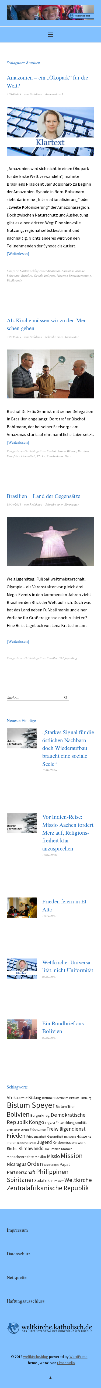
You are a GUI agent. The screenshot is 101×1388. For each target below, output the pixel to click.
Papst (68, 456)
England (50, 1123)
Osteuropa (51, 1165)
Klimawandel (31, 1148)
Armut (23, 1098)
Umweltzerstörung (80, 275)
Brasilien (26, 275)
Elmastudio (66, 1362)
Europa (24, 1129)
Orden (35, 1163)
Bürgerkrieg (40, 1115)
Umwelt (58, 1181)
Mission (72, 1155)
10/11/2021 (49, 916)
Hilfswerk (70, 1136)
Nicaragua (16, 1164)
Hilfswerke (84, 1136)
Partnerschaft (21, 1172)
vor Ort (24, 451)
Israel (32, 1143)
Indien (11, 1142)
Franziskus (13, 456)
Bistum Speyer (31, 1105)
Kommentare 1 (54, 94)
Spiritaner (20, 1180)
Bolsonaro (13, 275)
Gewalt (38, 275)
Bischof (51, 451)
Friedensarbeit (36, 1136)
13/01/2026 (49, 770)
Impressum (17, 1230)
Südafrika (43, 1180)
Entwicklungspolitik (71, 1122)
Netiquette (17, 1277)
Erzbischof (13, 1129)
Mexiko (40, 1156)
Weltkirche (78, 1180)
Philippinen (52, 1171)
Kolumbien (52, 1149)
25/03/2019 (14, 337)
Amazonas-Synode (73, 271)
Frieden (16, 1135)
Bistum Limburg (80, 1098)
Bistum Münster (66, 451)
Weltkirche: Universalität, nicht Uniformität (67, 966)
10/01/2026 (49, 855)
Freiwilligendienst (66, 1129)
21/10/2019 (14, 94)
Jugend (44, 1142)
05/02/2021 (49, 977)
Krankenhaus (55, 456)
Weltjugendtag (68, 658)
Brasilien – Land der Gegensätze (43, 496)
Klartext (24, 271)
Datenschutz (18, 1253)
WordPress (78, 1356)
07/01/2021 (49, 1038)
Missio (53, 1156)
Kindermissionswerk (69, 1142)
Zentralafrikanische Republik (48, 1188)
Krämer (66, 1149)
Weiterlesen (18, 253)
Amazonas (53, 271)
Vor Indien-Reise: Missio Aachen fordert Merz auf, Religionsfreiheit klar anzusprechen (67, 832)
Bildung (34, 1097)
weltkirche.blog (35, 1356)
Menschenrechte (20, 1156)
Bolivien (18, 1114)
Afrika (12, 1097)
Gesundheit (28, 456)
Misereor (62, 275)
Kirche (41, 456)
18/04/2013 (14, 504)
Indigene (49, 275)
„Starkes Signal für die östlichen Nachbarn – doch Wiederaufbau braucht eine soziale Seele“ (68, 747)
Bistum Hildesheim (55, 1098)
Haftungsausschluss (26, 1301)
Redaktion (36, 94)
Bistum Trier (65, 1106)
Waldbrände (14, 280)
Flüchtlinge (38, 1129)
